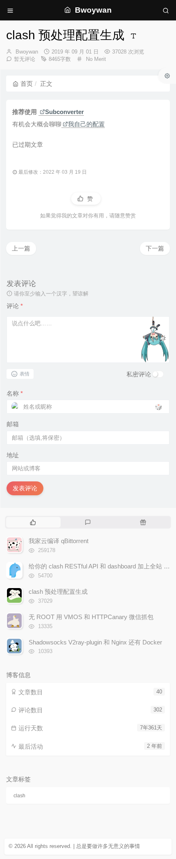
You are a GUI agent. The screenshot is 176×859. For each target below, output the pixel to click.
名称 (15, 393)
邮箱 (13, 424)
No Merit (96, 59)
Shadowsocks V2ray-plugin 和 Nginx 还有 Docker (95, 642)
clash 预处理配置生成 (58, 591)
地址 (13, 455)
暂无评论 (24, 59)
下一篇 (155, 248)
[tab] (33, 522)
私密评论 (138, 374)
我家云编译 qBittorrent (58, 540)
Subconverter (64, 111)
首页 (26, 83)
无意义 (116, 846)
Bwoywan (27, 52)
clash (19, 796)
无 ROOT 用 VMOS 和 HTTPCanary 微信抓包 (91, 616)
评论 (15, 305)
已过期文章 (27, 144)
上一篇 (21, 248)
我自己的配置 (86, 124)
